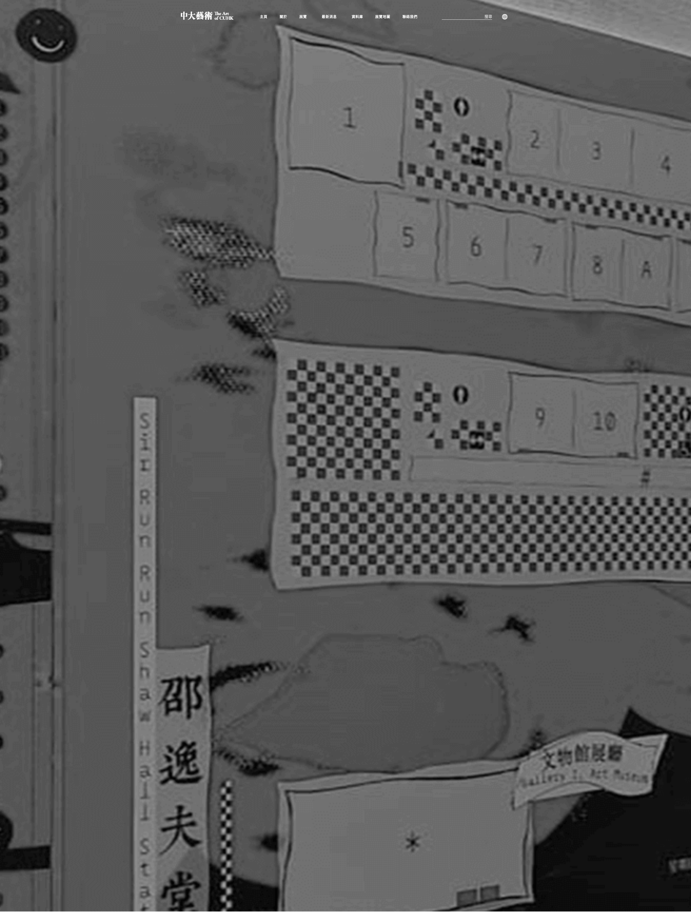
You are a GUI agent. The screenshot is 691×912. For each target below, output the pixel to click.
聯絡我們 (410, 17)
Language (503, 17)
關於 (283, 17)
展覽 (303, 17)
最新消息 (329, 17)
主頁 (263, 17)
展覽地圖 (382, 17)
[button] (304, 16)
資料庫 (357, 17)
